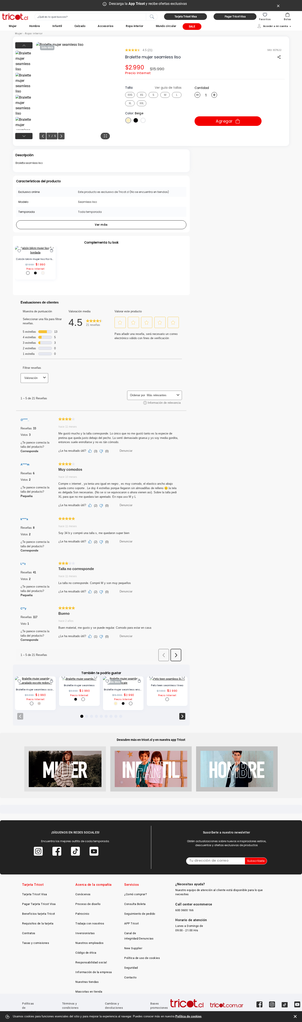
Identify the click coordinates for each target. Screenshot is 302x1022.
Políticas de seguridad (29, 1008)
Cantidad (202, 88)
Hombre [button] (34, 26)
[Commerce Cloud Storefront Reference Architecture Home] (15, 16)
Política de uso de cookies (142, 958)
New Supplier (133, 948)
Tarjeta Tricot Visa (34, 894)
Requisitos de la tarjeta (37, 923)
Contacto (130, 977)
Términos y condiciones (70, 1006)
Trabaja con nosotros (89, 923)
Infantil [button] (57, 26)
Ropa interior (34, 33)
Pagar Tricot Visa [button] (235, 16)
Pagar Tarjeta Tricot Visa (39, 904)
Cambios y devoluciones (114, 1006)
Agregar (224, 121)
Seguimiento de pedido (139, 913)
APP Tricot (131, 923)
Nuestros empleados (89, 943)
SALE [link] (192, 26)
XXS (130, 95)
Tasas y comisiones (35, 943)
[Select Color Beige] (128, 120)
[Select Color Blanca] (143, 120)
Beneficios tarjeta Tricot (38, 913)
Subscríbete (256, 861)
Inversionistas (85, 933)
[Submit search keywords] (152, 16)
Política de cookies (188, 1016)
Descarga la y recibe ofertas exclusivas (148, 4)
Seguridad (131, 967)
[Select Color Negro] (136, 120)
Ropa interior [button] (134, 26)
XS (141, 95)
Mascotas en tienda (88, 991)
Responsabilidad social (91, 962)
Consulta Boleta (135, 904)
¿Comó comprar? (135, 894)
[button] (13, 26)
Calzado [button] (80, 26)
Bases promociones (159, 1006)
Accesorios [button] (105, 26)
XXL (142, 103)
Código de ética (85, 952)
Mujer (19, 33)
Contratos (28, 933)
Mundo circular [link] (166, 26)
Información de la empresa (93, 972)
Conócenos (83, 894)
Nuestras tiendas (87, 982)
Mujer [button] (13, 26)
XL (130, 103)
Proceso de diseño (88, 904)
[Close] (278, 5)
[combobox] (96, 16)
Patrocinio (82, 913)
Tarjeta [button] (185, 16)
